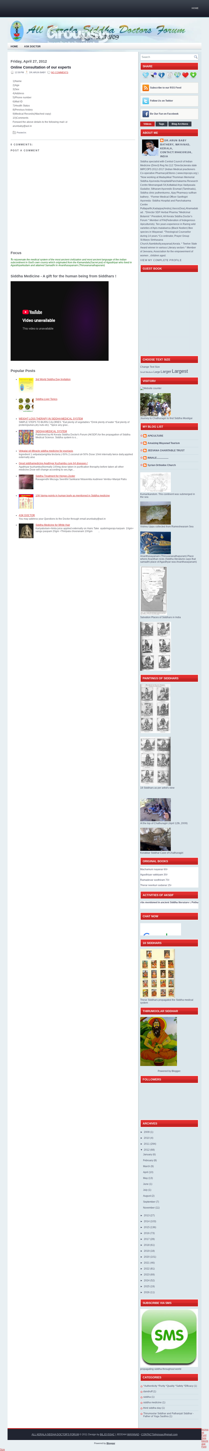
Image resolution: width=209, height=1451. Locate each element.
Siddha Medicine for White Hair (53, 525)
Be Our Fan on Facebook (164, 113)
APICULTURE (155, 435)
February (148, 1160)
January (148, 1154)
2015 (147, 1227)
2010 (147, 1138)
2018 (147, 1245)
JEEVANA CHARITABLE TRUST (166, 450)
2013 (147, 1215)
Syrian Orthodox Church (162, 465)
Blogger (176, 1071)
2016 (147, 1233)
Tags (161, 124)
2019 (147, 1251)
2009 (147, 1132)
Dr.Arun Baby (175, 140)
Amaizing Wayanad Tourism (164, 443)
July (145, 1190)
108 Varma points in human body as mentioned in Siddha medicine (73, 495)
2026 (147, 1292)
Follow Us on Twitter (161, 100)
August (147, 1195)
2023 (147, 1274)
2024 (147, 1280)
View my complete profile (161, 260)
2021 (147, 1262)
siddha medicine (152, 1402)
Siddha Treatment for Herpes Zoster (55, 476)
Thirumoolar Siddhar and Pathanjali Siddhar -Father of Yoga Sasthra (168, 1415)
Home (195, 8)
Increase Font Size (204, 1434)
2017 (147, 1239)
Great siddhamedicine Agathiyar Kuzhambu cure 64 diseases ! (53, 463)
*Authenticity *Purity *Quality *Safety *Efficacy (168, 1386)
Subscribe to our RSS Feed (165, 87)
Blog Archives (180, 124)
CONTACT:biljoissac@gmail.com (159, 1434)
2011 (147, 1143)
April (146, 1172)
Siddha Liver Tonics (46, 399)
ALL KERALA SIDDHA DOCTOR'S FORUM (55, 1434)
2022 (147, 1268)
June (146, 1184)
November (149, 1207)
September (149, 1201)
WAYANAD (133, 1434)
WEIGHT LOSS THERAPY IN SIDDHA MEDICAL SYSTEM (51, 418)
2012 (147, 1149)
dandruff (147, 1391)
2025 (147, 1286)
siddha (147, 1397)
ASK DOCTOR (27, 515)
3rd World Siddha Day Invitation (53, 379)
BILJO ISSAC (107, 1434)
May (145, 1178)
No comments (59, 72)
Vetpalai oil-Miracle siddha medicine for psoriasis (46, 450)
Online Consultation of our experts (41, 67)
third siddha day (152, 1408)
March (147, 1166)
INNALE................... (158, 457)
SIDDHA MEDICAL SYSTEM (51, 431)
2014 (147, 1221)
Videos (147, 124)
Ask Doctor (32, 46)
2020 (147, 1256)
